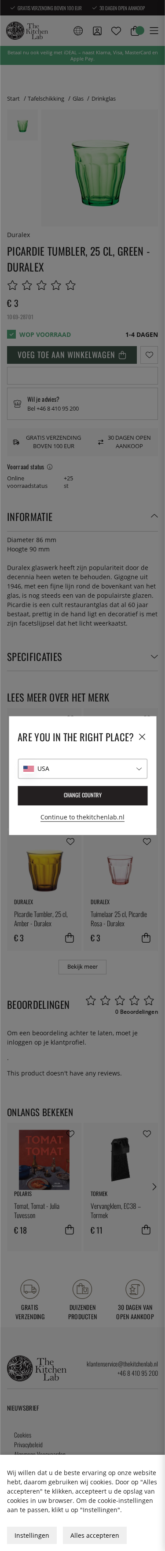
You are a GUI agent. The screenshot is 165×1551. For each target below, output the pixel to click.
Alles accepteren (94, 1535)
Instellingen (32, 1535)
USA (43, 768)
